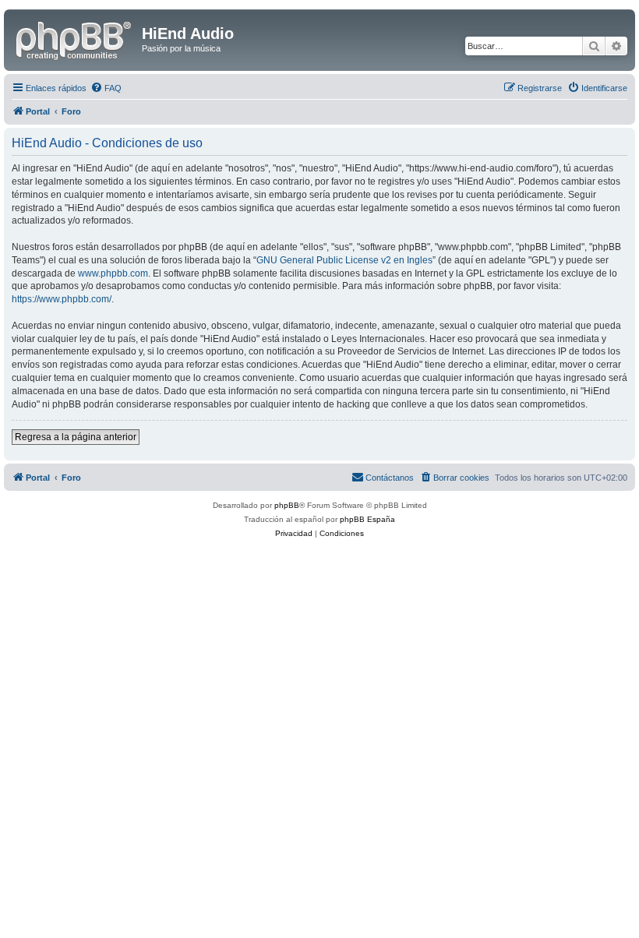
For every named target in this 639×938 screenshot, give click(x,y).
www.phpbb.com (113, 273)
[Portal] (75, 38)
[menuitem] (106, 88)
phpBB (286, 505)
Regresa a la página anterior (75, 437)
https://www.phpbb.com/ (61, 299)
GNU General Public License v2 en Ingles (344, 260)
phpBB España (367, 519)
